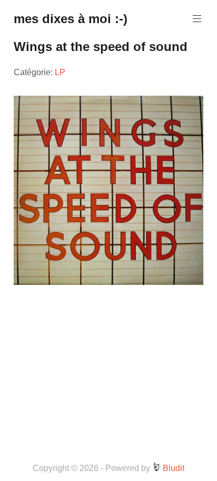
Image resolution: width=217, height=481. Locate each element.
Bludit (172, 468)
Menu (197, 19)
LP (60, 72)
